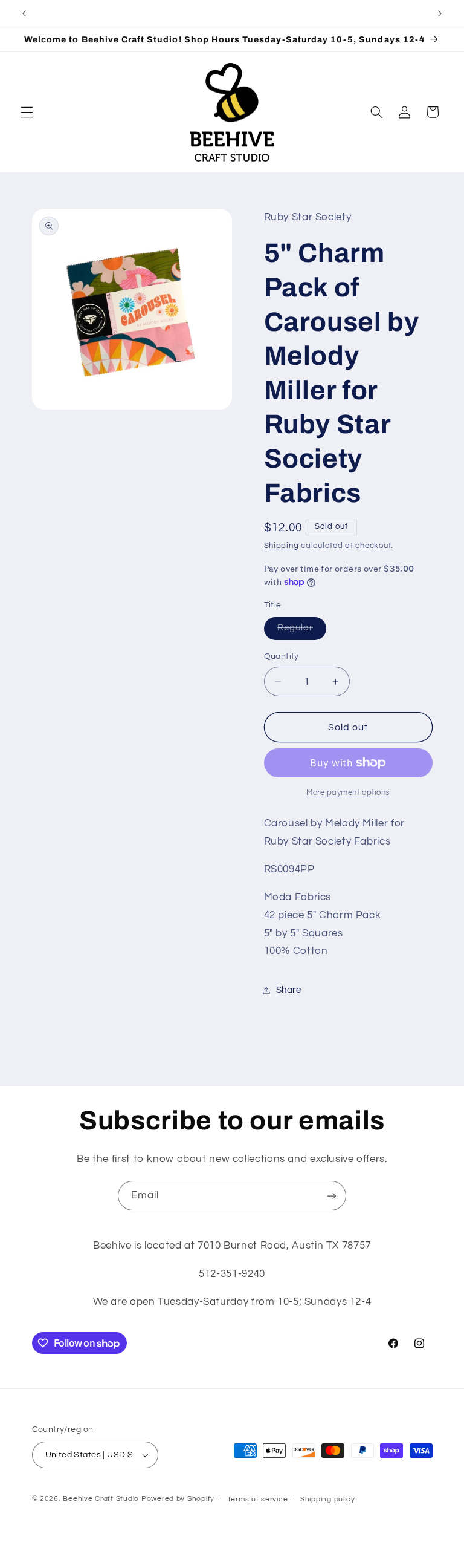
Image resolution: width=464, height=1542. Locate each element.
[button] (26, 112)
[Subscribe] (332, 1195)
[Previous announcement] (24, 13)
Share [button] (288, 990)
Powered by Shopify (177, 1498)
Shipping (281, 546)
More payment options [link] (348, 793)
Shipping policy (327, 1499)
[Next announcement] (440, 13)
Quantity (281, 656)
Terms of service (257, 1499)
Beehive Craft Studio (101, 1498)
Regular (301, 630)
